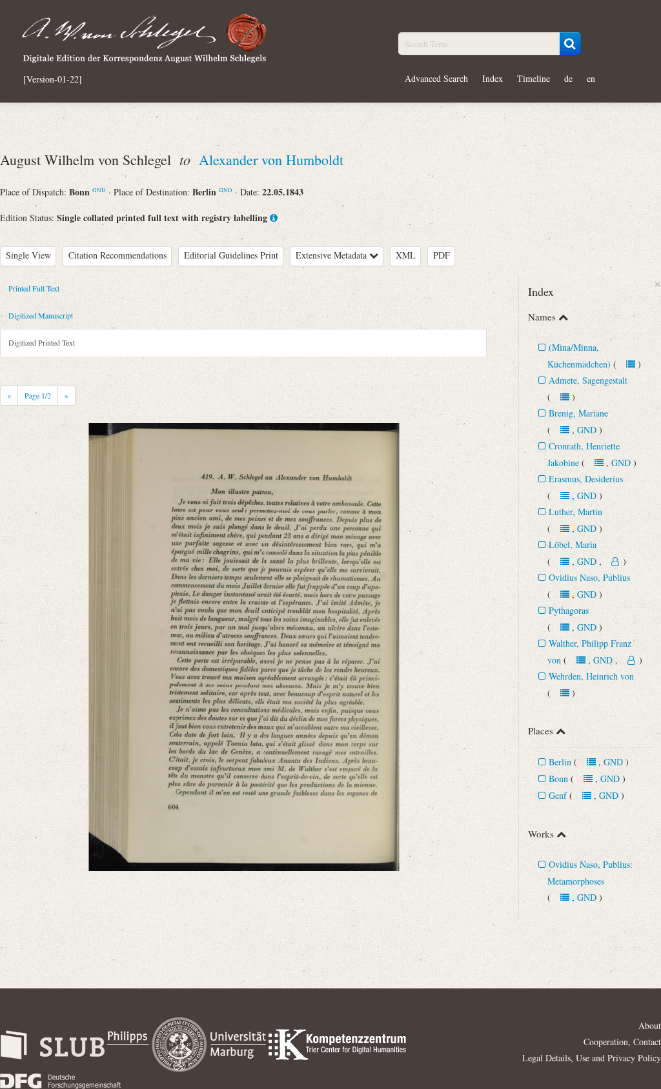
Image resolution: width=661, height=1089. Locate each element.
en (591, 78)
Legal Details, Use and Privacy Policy (591, 1058)
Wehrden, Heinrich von (591, 676)
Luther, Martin (575, 511)
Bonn (558, 778)
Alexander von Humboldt (271, 159)
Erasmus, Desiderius (586, 479)
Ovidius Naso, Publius (589, 577)
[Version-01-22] (52, 79)
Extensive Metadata (332, 255)
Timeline (533, 78)
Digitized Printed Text (41, 342)
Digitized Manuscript (40, 315)
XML (406, 255)
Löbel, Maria (572, 544)
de (568, 78)
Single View (28, 255)
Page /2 (38, 395)
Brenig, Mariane (578, 413)
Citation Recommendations (117, 255)
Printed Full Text (33, 288)
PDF (441, 255)
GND (99, 190)
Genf (558, 795)
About (649, 1025)
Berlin (560, 762)
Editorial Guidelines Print (231, 255)
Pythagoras (569, 610)
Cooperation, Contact (622, 1041)
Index (492, 78)
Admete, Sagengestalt (588, 380)
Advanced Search (436, 78)
